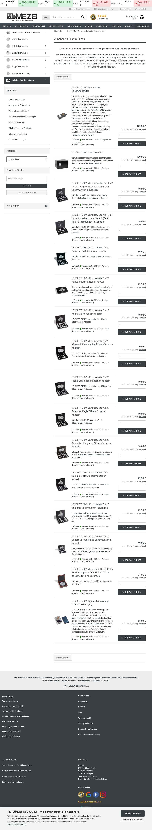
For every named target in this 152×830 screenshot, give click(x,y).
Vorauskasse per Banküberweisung (17, 765)
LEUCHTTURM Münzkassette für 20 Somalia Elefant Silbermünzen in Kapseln (90, 476)
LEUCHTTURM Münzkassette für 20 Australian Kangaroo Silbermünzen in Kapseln (91, 443)
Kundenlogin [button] (124, 9)
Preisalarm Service (16, 122)
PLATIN (88, 26)
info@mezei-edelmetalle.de (95, 779)
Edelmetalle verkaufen (18, 134)
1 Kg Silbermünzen (20, 66)
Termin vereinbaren (17, 99)
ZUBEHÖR (116, 26)
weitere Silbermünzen (21, 73)
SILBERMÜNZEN (56, 26)
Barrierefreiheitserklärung (89, 734)
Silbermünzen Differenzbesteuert (26, 32)
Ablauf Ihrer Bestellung (80, 9)
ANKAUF (128, 26)
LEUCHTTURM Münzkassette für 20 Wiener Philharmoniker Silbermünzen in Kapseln (92, 344)
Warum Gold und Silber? (19, 111)
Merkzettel (141, 9)
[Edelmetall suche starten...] (83, 17)
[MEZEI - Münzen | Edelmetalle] (22, 17)
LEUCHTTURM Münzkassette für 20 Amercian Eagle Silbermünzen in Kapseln (90, 411)
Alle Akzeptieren (133, 813)
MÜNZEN (7, 26)
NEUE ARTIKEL (143, 26)
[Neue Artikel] (46, 206)
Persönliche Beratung (104, 9)
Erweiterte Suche (26, 193)
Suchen (27, 186)
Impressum (83, 701)
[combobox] (63, 77)
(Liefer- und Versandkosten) (83, 145)
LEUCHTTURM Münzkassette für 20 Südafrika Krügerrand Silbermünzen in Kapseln (92, 540)
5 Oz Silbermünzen (20, 53)
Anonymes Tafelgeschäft (19, 105)
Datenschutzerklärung (16, 824)
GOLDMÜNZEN (21, 26)
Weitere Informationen (132, 820)
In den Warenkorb (131, 143)
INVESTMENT (102, 26)
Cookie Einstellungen (17, 139)
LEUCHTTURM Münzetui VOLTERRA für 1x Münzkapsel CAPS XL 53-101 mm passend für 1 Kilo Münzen (92, 572)
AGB (80, 712)
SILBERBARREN (74, 26)
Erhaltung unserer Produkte (20, 128)
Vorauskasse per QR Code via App (16, 771)
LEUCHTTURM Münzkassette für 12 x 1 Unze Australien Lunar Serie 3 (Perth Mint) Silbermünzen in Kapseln (92, 218)
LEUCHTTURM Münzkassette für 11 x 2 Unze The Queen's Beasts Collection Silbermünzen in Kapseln (92, 186)
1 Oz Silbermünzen (20, 39)
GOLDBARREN (39, 26)
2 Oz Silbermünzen (20, 46)
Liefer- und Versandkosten (13, 782)
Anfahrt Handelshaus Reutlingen (22, 117)
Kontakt (81, 707)
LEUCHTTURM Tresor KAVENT (87, 152)
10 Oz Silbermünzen (20, 60)
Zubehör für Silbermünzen (23, 80)
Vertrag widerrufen (86, 723)
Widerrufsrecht (84, 718)
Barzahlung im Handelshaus (14, 776)
